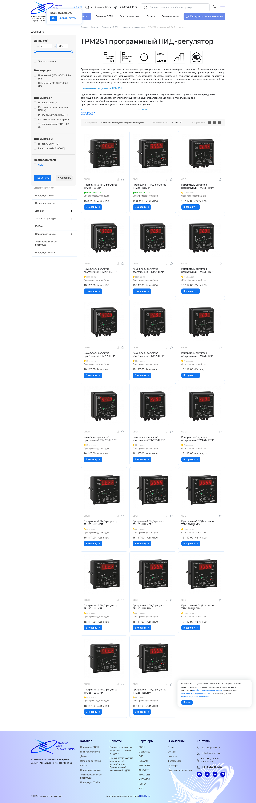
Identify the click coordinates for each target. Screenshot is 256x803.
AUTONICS (144, 779)
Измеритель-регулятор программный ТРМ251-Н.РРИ (100, 354)
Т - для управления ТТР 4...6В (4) (53, 125)
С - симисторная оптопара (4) (53, 120)
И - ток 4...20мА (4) (47, 103)
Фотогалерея (174, 761)
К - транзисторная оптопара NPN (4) (53, 109)
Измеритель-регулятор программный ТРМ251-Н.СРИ (197, 354)
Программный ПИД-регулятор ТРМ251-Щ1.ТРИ (149, 691)
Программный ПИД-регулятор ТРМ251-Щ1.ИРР (149, 523)
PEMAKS (143, 761)
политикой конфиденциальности (195, 693)
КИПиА (39, 226)
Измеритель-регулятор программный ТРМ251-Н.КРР (197, 270)
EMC (141, 756)
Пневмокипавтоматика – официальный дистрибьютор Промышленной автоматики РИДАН (122, 764)
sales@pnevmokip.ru (100, 7)
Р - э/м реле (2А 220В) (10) (51, 149)
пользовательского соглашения (195, 697)
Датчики (39, 211)
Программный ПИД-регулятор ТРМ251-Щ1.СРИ (198, 607)
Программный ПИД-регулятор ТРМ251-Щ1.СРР (100, 691)
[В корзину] (99, 207)
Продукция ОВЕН (44, 196)
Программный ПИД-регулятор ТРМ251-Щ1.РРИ (149, 607)
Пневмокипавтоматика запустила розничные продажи (121, 750)
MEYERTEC (144, 752)
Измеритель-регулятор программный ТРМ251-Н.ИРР (100, 270)
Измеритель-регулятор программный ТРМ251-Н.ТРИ (149, 438)
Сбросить (64, 178)
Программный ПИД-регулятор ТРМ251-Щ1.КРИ (198, 523)
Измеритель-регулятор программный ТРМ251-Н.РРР (149, 354)
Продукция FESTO (45, 253)
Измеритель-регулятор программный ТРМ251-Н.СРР (100, 438)
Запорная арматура (45, 219)
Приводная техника (45, 234)
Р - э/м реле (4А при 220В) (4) (53, 115)
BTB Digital (144, 796)
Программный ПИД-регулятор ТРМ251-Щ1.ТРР (100, 186)
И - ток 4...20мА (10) (48, 144)
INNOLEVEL (144, 766)
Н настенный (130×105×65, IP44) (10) (54, 77)
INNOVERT (144, 770)
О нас (170, 747)
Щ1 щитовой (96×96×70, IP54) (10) (53, 84)
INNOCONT (144, 775)
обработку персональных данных (207, 690)
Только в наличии (47, 61)
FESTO (142, 784)
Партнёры (173, 766)
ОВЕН (41, 165)
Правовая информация (180, 770)
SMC (141, 789)
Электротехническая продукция (46, 243)
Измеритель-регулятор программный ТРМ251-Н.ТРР (197, 438)
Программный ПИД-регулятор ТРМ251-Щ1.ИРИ (100, 523)
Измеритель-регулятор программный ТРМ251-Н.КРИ (149, 270)
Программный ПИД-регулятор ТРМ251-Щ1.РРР (149, 186)
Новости (172, 756)
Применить (42, 178)
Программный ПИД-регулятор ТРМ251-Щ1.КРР (100, 607)
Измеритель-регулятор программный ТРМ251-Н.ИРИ (197, 186)
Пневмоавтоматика (45, 203)
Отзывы (172, 752)
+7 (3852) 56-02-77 (128, 7)
